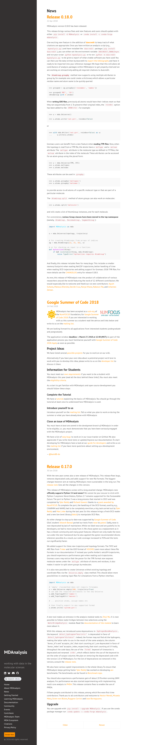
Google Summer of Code (105, 519)
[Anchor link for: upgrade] (59, 703)
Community (9, 706)
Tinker (63, 549)
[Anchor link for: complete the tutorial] (72, 394)
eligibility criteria (58, 380)
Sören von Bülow (59, 698)
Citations (8, 724)
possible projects (74, 353)
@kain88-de (54, 454)
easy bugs (66, 436)
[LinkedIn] (5, 673)
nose (95, 522)
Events (7, 709)
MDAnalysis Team (11, 716)
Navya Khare (86, 286)
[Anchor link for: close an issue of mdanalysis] (80, 421)
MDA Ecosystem (11, 720)
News (6, 691)
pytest (103, 522)
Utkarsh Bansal (66, 522)
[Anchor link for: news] (58, 10)
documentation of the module (97, 623)
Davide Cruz (75, 286)
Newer (102, 725)
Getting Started (11, 695)
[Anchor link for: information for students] (81, 369)
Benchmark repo (95, 673)
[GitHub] (17, 673)
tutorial (59, 398)
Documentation (11, 702)
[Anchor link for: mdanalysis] (6, 657)
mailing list (68, 323)
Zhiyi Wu (106, 617)
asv (111, 670)
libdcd (74, 514)
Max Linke (60, 511)
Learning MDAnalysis (13, 698)
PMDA (69, 684)
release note (52, 485)
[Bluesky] (9, 673)
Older (65, 725)
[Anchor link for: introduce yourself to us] (74, 408)
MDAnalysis (15, 652)
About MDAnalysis (12, 688)
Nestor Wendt (106, 695)
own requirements (72, 374)
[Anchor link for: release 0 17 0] (75, 466)
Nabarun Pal (98, 286)
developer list (107, 361)
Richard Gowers (80, 502)
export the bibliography (98, 60)
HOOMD (90, 549)
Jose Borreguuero (94, 698)
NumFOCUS (65, 314)
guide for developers (97, 443)
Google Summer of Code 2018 (73, 302)
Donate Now (9, 735)
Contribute (9, 713)
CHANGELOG (71, 272)
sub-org (91, 311)
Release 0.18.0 (60, 17)
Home (6, 684)
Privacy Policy (10, 727)
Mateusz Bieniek (61, 286)
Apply (54, 343)
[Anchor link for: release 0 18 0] (75, 17)
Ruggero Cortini (75, 698)
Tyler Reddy (64, 502)
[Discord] (13, 673)
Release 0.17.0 (60, 466)
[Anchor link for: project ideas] (65, 348)
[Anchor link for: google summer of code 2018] (102, 302)
